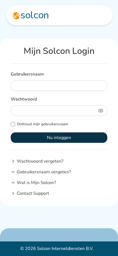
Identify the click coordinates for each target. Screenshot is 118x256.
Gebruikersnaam (27, 74)
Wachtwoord (24, 99)
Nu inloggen (59, 138)
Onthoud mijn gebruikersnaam (42, 124)
